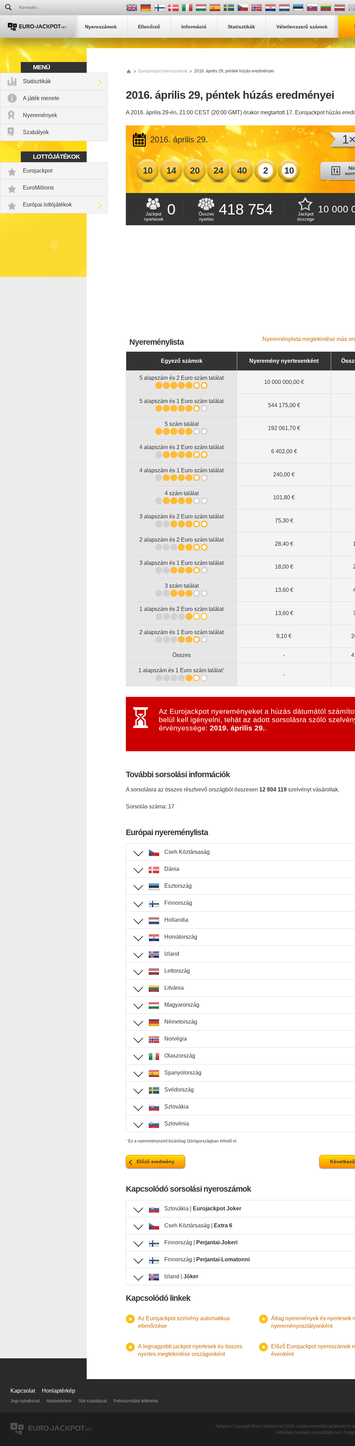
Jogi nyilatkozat (25, 1401)
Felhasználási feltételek (136, 1401)
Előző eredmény (155, 1161)
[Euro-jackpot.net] (128, 71)
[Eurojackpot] (37, 26)
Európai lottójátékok (47, 205)
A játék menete (41, 98)
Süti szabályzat (92, 1401)
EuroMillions (38, 188)
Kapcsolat (22, 1391)
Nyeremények (40, 115)
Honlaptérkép (58, 1391)
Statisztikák (37, 81)
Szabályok (36, 132)
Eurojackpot (37, 171)
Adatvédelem (58, 1401)
